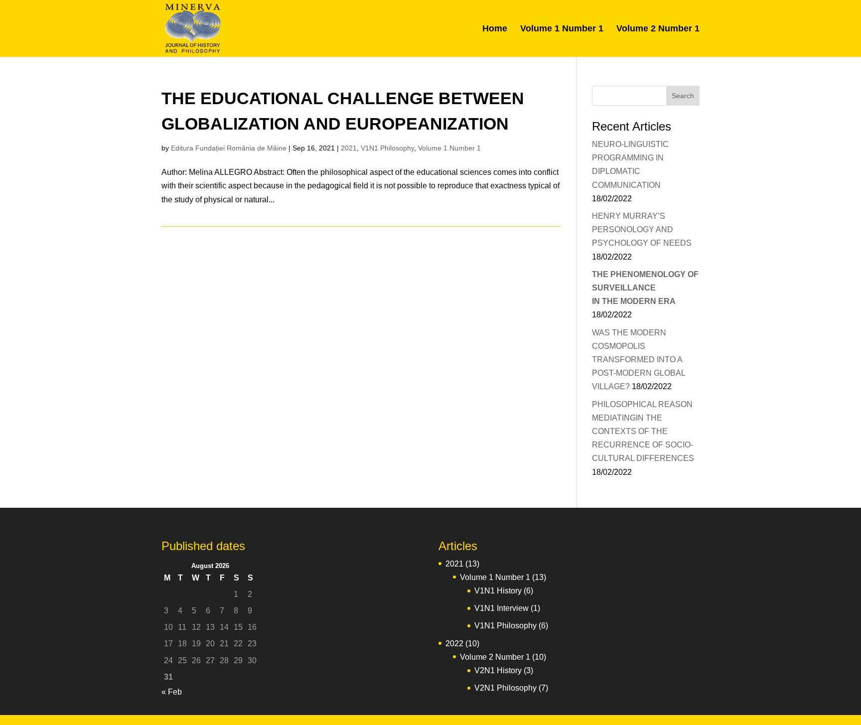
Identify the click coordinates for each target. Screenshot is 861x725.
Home (494, 29)
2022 (454, 643)
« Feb (171, 692)
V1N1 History (498, 590)
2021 (349, 148)
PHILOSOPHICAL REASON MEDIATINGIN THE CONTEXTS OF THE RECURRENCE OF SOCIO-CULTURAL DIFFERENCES (643, 431)
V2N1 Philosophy (505, 688)
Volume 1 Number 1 (561, 29)
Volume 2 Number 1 (658, 29)
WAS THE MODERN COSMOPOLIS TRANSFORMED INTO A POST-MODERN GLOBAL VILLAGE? (638, 359)
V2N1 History (498, 670)
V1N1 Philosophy (387, 148)
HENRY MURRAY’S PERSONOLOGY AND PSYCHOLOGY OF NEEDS (642, 229)
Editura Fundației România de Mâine (229, 148)
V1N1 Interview (501, 608)
